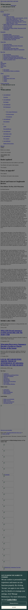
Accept (14, 607)
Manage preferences (14, 603)
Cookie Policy (12, 600)
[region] (14, 590)
